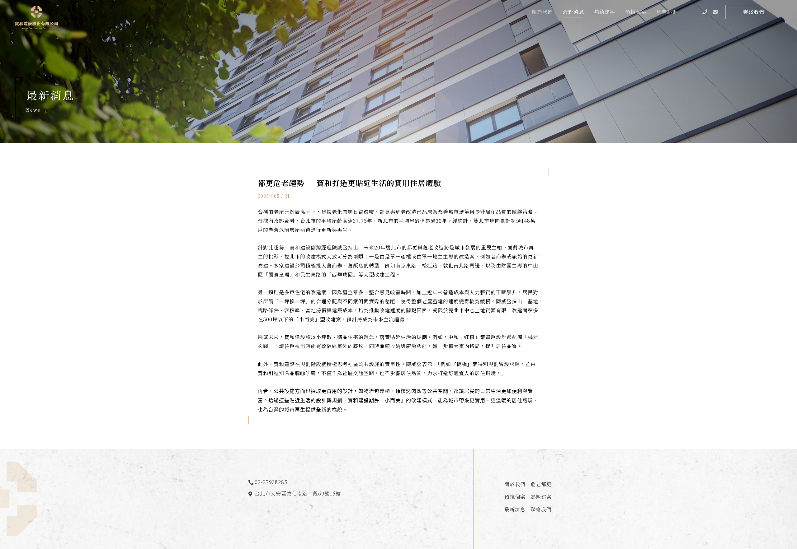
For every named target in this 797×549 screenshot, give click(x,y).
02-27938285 (271, 482)
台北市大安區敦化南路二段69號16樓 (298, 493)
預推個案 (515, 496)
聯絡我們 (541, 509)
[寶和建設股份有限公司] (36, 18)
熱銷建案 (541, 496)
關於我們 (515, 484)
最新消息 (515, 509)
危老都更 (541, 484)
